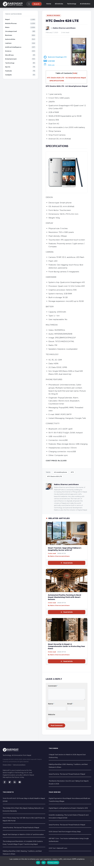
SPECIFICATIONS (57, 81)
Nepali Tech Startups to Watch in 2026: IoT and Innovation (23, 834)
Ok (38, 862)
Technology (71, 4)
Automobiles (10, 39)
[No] (91, 861)
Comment (53, 686)
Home (48, 4)
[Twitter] (9, 782)
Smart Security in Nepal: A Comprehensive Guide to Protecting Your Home (66, 646)
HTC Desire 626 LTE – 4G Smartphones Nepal (66, 78)
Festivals (8, 71)
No (44, 862)
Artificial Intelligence (13, 47)
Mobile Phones (11, 23)
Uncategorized (11, 31)
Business (8, 35)
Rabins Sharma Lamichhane (64, 28)
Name (51, 704)
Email (70, 704)
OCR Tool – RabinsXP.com (58, 848)
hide (75, 73)
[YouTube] (20, 782)
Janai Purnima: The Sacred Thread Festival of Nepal (67, 774)
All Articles (59, 4)
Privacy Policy (7, 765)
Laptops (8, 43)
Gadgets (8, 75)
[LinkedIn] (15, 782)
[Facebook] (4, 782)
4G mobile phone (60, 472)
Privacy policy (53, 862)
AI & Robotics (85, 4)
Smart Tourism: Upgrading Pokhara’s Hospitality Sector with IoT (64, 549)
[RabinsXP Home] (13, 4)
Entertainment (11, 59)
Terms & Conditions (19, 765)
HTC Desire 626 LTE (54, 476)
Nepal (7, 19)
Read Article (68, 563)
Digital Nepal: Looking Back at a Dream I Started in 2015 (68, 808)
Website (51, 714)
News (7, 27)
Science (8, 51)
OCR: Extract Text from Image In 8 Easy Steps (65, 831)
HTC (72, 472)
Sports (7, 67)
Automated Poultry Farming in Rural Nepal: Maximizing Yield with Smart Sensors (64, 597)
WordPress (9, 55)
